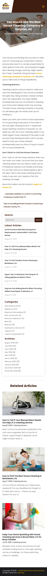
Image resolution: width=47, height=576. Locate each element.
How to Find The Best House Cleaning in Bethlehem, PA (21, 477)
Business (8, 325)
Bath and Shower (11, 315)
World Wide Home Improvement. (31, 570)
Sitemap (21, 573)
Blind (6, 321)
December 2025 (11, 368)
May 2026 (8, 352)
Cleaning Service (20, 425)
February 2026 (10, 361)
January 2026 (10, 365)
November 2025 (11, 371)
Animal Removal (11, 306)
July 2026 (8, 346)
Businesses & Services (13, 328)
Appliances (9, 309)
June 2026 (9, 349)
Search (38, 220)
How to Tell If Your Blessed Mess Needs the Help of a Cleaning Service (21, 421)
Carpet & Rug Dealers (13, 334)
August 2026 (10, 343)
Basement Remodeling (14, 312)
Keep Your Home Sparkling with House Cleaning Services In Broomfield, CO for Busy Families (21, 537)
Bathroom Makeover (13, 318)
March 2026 (9, 358)
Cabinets (8, 331)
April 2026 (8, 355)
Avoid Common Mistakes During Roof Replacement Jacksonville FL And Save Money (21, 232)
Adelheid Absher (14, 33)
